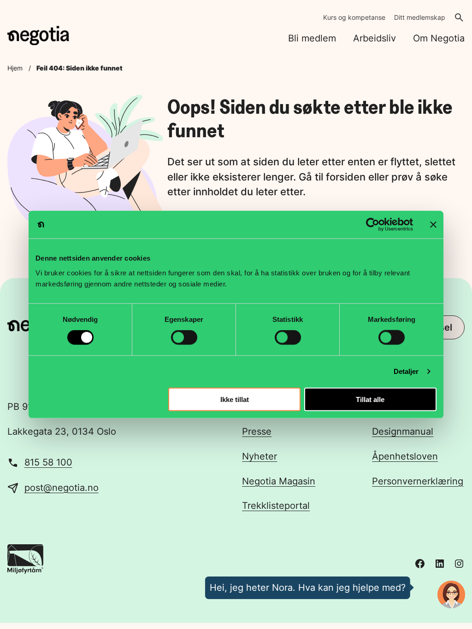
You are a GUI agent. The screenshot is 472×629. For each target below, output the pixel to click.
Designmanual (402, 431)
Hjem (15, 68)
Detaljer (406, 371)
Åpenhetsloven (405, 456)
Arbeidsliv (374, 38)
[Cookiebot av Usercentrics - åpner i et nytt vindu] (372, 225)
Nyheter (259, 456)
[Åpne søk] (459, 17)
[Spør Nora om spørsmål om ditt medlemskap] (451, 594)
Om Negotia (439, 38)
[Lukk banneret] (433, 224)
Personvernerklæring (417, 481)
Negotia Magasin (278, 481)
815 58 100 (48, 462)
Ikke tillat (234, 399)
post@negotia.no (61, 487)
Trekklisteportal (276, 505)
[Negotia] (38, 35)
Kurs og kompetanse (354, 17)
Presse (256, 431)
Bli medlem (312, 38)
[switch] (184, 337)
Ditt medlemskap (419, 17)
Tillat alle (370, 399)
